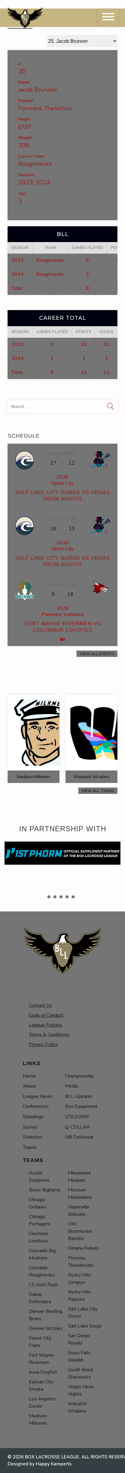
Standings (33, 1116)
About (29, 1086)
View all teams (98, 790)
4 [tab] (67, 896)
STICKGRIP (77, 1116)
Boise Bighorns (45, 1190)
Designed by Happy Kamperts (40, 1464)
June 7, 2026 (63, 519)
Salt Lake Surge (85, 1326)
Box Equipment (81, 1106)
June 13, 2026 (62, 584)
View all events (97, 653)
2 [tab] (54, 896)
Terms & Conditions (49, 1034)
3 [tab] (60, 896)
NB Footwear (79, 1137)
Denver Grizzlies (46, 1328)
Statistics (32, 1137)
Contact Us (40, 1005)
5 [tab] (73, 896)
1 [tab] (48, 896)
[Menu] (108, 18)
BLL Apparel (78, 1096)
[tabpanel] (62, 853)
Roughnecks (35, 164)
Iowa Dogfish (43, 1372)
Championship (79, 1076)
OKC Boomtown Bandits (80, 1231)
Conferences (36, 1106)
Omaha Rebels (83, 1248)
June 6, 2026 (63, 453)
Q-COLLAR (77, 1127)
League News (37, 1096)
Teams (30, 1147)
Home (29, 1076)
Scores (30, 1127)
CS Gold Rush (43, 1284)
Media (71, 1086)
